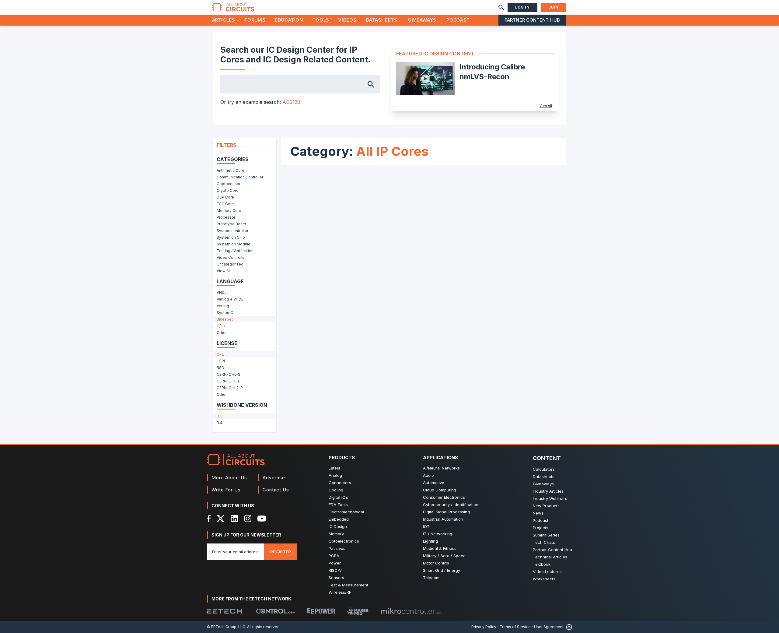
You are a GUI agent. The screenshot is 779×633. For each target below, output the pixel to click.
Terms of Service (515, 626)
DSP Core (225, 197)
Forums (255, 20)
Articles (223, 20)
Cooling (336, 489)
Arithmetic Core (230, 170)
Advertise (274, 477)
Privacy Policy (483, 626)
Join (553, 7)
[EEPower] (321, 611)
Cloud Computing (439, 489)
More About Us (229, 477)
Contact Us (276, 490)
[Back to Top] (568, 627)
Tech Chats (544, 542)
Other (222, 332)
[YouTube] (261, 518)
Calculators (544, 469)
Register (280, 551)
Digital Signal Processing (446, 511)
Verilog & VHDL (230, 299)
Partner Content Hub (532, 20)
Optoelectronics (344, 541)
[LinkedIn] (234, 518)
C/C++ (222, 326)
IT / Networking (437, 533)
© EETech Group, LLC (226, 626)
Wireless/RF (340, 592)
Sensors (336, 577)
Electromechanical (346, 511)
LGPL (221, 361)
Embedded (339, 519)
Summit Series (546, 535)
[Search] (501, 7)
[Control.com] (275, 611)
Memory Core (229, 210)
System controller (232, 230)
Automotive (433, 482)
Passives (337, 548)
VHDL (222, 292)
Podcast (458, 20)
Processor (226, 217)
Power (335, 563)
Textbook (541, 564)
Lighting (430, 541)
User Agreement (549, 626)
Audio (428, 475)
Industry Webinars (550, 498)
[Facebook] (209, 518)
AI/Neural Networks (441, 468)
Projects (540, 527)
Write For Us (226, 490)
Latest (334, 468)
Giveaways (422, 20)
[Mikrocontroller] (411, 611)
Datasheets (381, 20)
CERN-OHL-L (228, 381)
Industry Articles (548, 491)
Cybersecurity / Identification (450, 504)
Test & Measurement (348, 584)
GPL (220, 354)
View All (546, 105)
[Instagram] (247, 518)
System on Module (233, 244)
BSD (220, 367)
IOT (426, 526)
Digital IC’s (338, 497)
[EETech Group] (224, 611)
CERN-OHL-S (228, 374)
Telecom (431, 577)
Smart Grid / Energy (441, 570)
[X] (221, 518)
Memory (336, 533)
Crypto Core (228, 190)
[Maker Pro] (358, 611)
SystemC (225, 312)
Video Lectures (547, 571)
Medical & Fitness (439, 548)
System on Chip (231, 237)
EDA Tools (338, 504)
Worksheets (544, 578)
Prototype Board (231, 224)
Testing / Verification (235, 250)
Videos (347, 20)
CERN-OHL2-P (230, 387)
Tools (321, 20)
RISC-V (335, 570)
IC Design (338, 526)
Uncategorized (230, 264)
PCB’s (334, 555)
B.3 (219, 416)
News (538, 513)
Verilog (223, 306)
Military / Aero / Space (444, 555)
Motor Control (436, 563)
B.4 (219, 422)
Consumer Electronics (444, 497)
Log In (522, 7)
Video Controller (231, 257)
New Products (546, 505)
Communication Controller (240, 177)
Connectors (340, 482)
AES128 (291, 102)
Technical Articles (550, 556)
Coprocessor (228, 183)
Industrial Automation (443, 519)
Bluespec (225, 319)
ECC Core (225, 204)
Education (289, 20)
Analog (335, 475)
